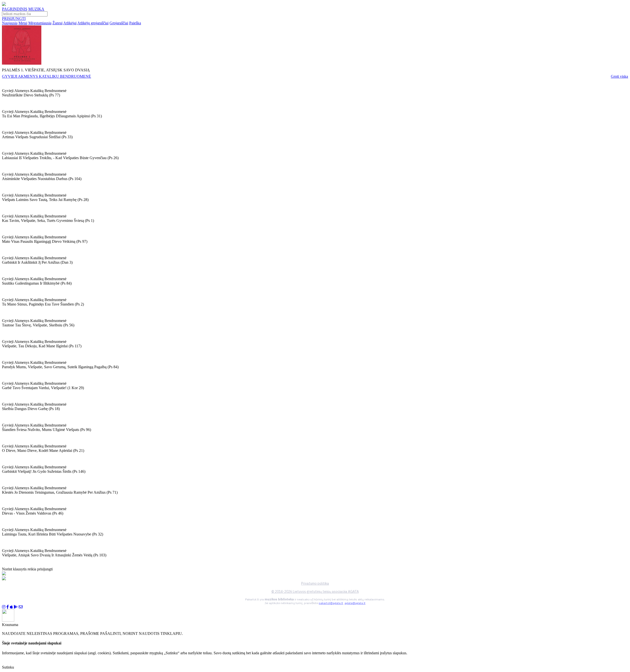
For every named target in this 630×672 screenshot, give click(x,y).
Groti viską (619, 76)
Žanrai (57, 23)
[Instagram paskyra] (3, 607)
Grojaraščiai (119, 23)
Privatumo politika (315, 583)
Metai (22, 23)
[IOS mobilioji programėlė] (11, 607)
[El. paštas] (21, 607)
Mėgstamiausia (39, 23)
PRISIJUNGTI (14, 18)
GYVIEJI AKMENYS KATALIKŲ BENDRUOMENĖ (46, 76)
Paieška (135, 23)
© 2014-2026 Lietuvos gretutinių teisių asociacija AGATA (315, 591)
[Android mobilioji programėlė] (16, 607)
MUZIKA (36, 9)
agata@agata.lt (355, 603)
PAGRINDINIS (14, 9)
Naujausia (9, 23)
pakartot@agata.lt (331, 603)
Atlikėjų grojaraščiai (93, 23)
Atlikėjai (70, 23)
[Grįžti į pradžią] (4, 4)
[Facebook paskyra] (7, 607)
